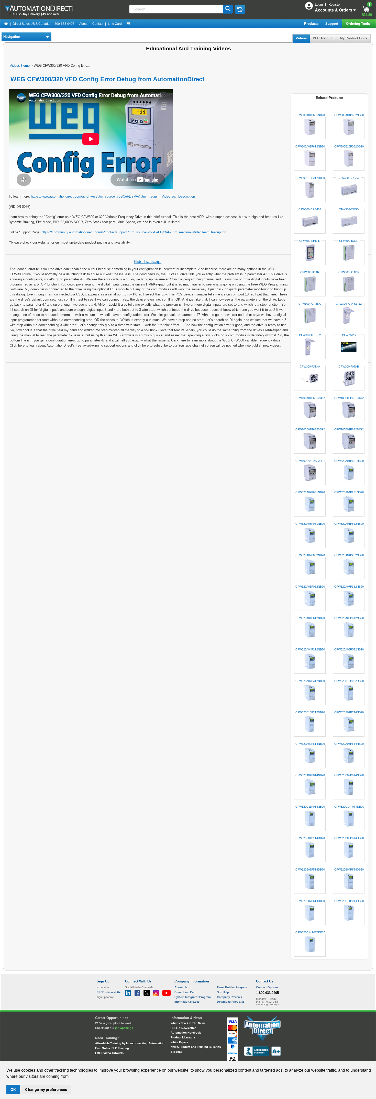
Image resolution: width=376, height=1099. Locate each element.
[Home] (6, 23)
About (83, 24)
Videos (301, 38)
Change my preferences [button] (46, 1089)
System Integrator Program (192, 997)
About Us (180, 987)
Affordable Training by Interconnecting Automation (129, 1043)
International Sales (187, 1001)
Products (311, 24)
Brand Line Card (185, 992)
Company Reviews (229, 997)
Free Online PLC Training (112, 1048)
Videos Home (20, 65)
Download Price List (230, 1001)
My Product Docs (353, 38)
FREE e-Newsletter (183, 1027)
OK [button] (13, 1089)
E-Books (176, 1051)
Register (334, 4)
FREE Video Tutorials (109, 1053)
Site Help (223, 992)
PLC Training (323, 38)
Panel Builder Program (232, 987)
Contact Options (267, 987)
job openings (124, 1027)
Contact (97, 24)
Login (319, 4)
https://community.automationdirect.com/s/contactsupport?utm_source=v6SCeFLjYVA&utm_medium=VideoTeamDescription (133, 232)
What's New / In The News (188, 1023)
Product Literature (183, 1037)
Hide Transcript (147, 261)
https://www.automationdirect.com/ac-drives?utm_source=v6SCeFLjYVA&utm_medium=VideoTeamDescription (113, 196)
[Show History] (240, 9)
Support (332, 24)
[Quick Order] (128, 23)
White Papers (179, 1042)
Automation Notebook (186, 1032)
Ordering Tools (358, 24)
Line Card (115, 24)
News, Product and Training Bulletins (196, 1046)
